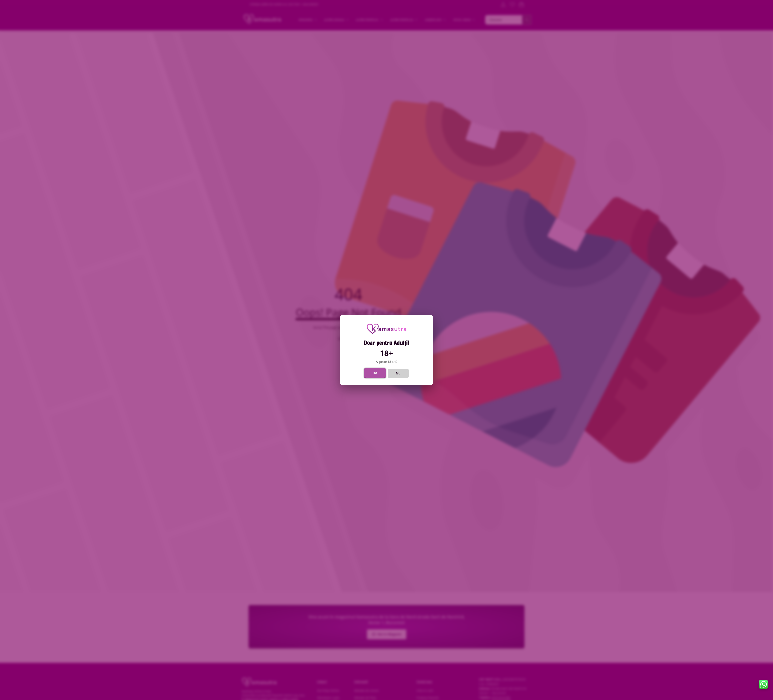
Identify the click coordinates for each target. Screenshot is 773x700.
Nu (398, 373)
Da (375, 373)
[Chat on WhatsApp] (763, 684)
